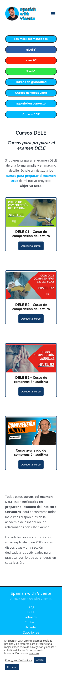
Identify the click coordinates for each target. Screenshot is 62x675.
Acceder (31, 627)
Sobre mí (31, 617)
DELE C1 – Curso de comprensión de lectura (31, 233)
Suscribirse (31, 632)
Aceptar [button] (40, 659)
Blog (31, 607)
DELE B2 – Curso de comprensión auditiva (31, 379)
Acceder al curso (31, 245)
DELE (31, 612)
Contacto (31, 622)
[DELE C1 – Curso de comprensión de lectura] (30, 224)
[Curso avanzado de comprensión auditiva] (30, 443)
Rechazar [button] (12, 667)
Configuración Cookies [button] (18, 660)
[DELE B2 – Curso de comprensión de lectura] (30, 297)
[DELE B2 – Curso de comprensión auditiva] (30, 370)
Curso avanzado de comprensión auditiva (31, 452)
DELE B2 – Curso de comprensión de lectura (31, 306)
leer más (34, 653)
